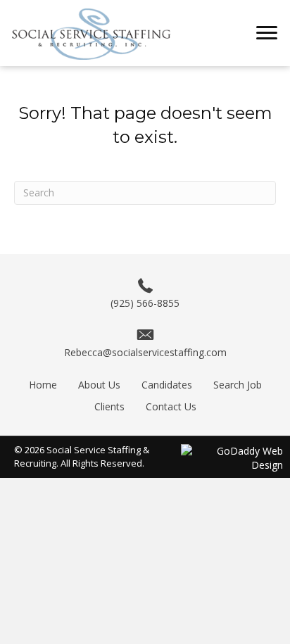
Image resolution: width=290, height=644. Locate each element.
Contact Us (171, 406)
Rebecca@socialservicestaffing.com (145, 352)
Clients (109, 406)
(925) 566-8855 (145, 303)
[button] (267, 33)
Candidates (166, 384)
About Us (99, 384)
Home (43, 384)
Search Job (237, 384)
